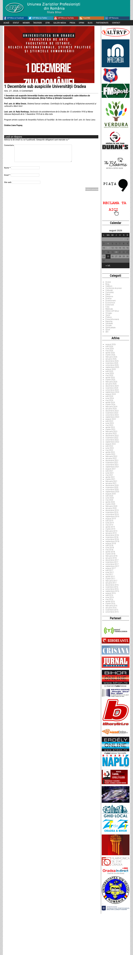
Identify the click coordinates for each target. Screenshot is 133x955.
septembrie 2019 (112, 516)
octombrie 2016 (112, 589)
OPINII (81, 23)
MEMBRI (26, 23)
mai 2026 (109, 351)
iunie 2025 (109, 373)
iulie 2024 (109, 396)
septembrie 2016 (112, 591)
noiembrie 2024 (111, 388)
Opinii (107, 315)
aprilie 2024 (110, 402)
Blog (107, 284)
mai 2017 (109, 575)
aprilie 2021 (110, 477)
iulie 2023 (109, 421)
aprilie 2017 (110, 577)
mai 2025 (109, 375)
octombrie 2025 (112, 365)
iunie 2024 (109, 398)
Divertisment (110, 301)
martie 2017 (110, 579)
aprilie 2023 (110, 427)
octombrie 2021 (112, 465)
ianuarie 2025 (111, 384)
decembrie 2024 (112, 386)
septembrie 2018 (112, 541)
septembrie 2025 (112, 367)
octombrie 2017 (112, 564)
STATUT (16, 23)
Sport (107, 330)
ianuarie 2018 (111, 558)
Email (7, 175)
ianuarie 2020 (111, 508)
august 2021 (110, 469)
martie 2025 (110, 380)
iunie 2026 (109, 349)
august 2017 (110, 568)
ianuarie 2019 (111, 533)
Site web (7, 182)
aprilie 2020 (110, 502)
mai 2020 (109, 500)
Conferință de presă (113, 288)
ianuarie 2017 (111, 583)
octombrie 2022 (112, 440)
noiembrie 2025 (111, 363)
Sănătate (109, 323)
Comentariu (9, 145)
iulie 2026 (109, 346)
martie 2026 (110, 355)
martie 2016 (110, 604)
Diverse (108, 299)
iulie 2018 (109, 545)
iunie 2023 (109, 423)
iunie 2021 (109, 473)
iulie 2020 (109, 496)
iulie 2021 (109, 471)
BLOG (90, 23)
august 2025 (110, 369)
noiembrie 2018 (111, 537)
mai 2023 (109, 425)
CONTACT (116, 23)
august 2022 (110, 444)
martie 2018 (110, 554)
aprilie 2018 (110, 552)
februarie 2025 (111, 382)
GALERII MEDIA (59, 23)
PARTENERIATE (102, 23)
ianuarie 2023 (111, 434)
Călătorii (108, 286)
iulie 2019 (109, 521)
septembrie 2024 (112, 392)
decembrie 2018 (112, 535)
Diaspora (109, 296)
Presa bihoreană (112, 319)
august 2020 (110, 494)
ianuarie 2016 (111, 608)
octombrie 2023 (112, 415)
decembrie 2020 (112, 485)
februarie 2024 (111, 407)
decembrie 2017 (112, 560)
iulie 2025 (109, 371)
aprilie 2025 (110, 378)
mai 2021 (109, 475)
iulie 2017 (109, 570)
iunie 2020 (109, 498)
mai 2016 (109, 599)
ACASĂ (6, 23)
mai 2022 (109, 450)
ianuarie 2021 (111, 483)
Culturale (109, 290)
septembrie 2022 (112, 442)
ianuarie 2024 (111, 409)
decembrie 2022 (112, 436)
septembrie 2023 (112, 417)
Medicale (109, 309)
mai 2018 (109, 550)
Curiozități (109, 292)
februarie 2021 (111, 481)
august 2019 (110, 519)
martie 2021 (110, 479)
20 (116, 252)
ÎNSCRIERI (37, 23)
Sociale (108, 325)
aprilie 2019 (110, 527)
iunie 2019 (109, 523)
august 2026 (110, 344)
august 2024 (110, 394)
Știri (106, 332)
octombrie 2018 (112, 539)
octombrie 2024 (112, 390)
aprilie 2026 (110, 353)
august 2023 (110, 419)
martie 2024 (110, 405)
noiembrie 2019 (111, 512)
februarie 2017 (111, 581)
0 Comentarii (26, 91)
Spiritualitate (110, 328)
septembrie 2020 (112, 492)
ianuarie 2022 (111, 458)
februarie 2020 (111, 506)
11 (108, 248)
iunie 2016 (109, 597)
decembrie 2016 (112, 585)
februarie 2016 (111, 606)
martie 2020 (110, 504)
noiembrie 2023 (111, 413)
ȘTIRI (47, 23)
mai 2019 (109, 525)
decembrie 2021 (112, 460)
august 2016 (110, 593)
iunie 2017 (109, 572)
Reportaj (108, 321)
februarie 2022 (111, 456)
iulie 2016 (109, 595)
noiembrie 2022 (111, 438)
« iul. (108, 265)
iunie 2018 (109, 548)
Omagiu (108, 313)
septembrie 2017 (112, 566)
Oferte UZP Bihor (112, 311)
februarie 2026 (111, 357)
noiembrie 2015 (111, 610)
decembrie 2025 (112, 361)
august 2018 (110, 543)
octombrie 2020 (112, 490)
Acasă (108, 282)
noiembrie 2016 (111, 587)
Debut (107, 294)
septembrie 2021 (112, 467)
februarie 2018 (111, 556)
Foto (107, 307)
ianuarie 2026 (111, 359)
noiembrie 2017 (111, 562)
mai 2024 (109, 400)
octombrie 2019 (112, 514)
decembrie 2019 (112, 510)
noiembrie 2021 (111, 463)
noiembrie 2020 (111, 487)
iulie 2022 (109, 446)
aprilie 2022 (110, 452)
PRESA (72, 23)
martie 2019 (110, 529)
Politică (108, 317)
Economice (110, 303)
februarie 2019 (111, 531)
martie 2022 (110, 454)
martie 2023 (110, 429)
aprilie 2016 (110, 601)
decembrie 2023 (112, 411)
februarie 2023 (111, 431)
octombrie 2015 (112, 612)
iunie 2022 (109, 448)
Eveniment (109, 305)
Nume (7, 168)
